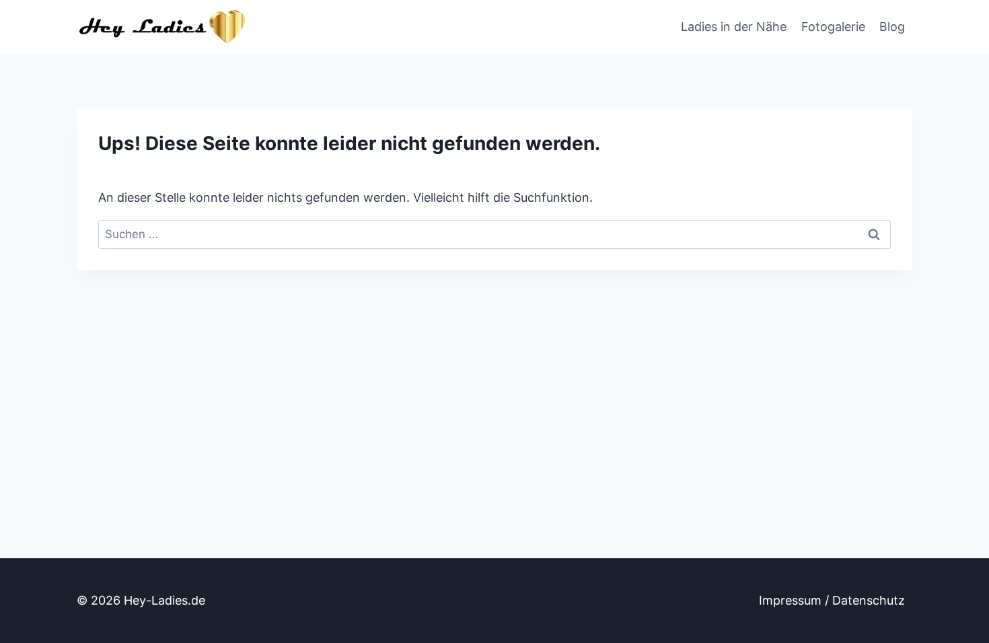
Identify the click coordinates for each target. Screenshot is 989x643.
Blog (892, 27)
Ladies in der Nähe (733, 27)
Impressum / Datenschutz (832, 600)
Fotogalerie (833, 27)
